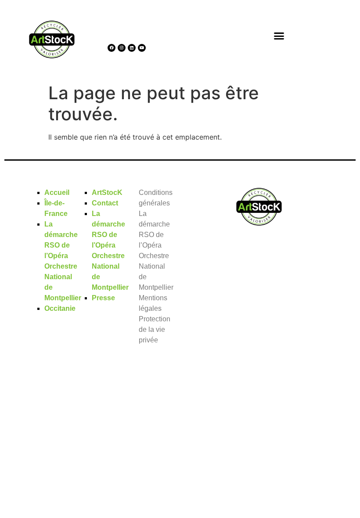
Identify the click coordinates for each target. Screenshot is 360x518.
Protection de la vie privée (154, 329)
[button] (279, 35)
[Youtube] (142, 48)
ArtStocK (107, 192)
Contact (105, 203)
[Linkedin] (132, 48)
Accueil (56, 192)
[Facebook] (111, 48)
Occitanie (60, 308)
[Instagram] (122, 48)
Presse (103, 298)
